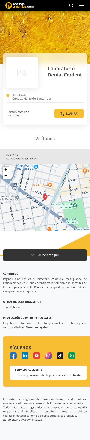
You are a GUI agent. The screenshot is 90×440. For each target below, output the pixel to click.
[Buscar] (71, 5)
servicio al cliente (69, 375)
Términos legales (37, 327)
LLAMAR (71, 113)
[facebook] (13, 355)
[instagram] (48, 355)
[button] (45, 197)
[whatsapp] (71, 355)
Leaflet (69, 229)
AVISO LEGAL (11, 420)
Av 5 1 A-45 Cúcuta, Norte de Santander (31, 97)
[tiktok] (60, 355)
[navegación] (81, 5)
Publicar (15, 307)
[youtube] (36, 355)
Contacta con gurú (48, 255)
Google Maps (82, 229)
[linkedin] (25, 355)
